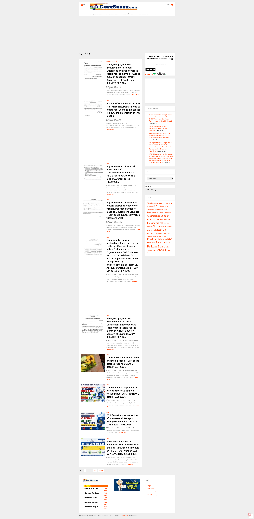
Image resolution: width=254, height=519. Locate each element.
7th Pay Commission (111, 14)
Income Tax (151, 230)
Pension (160, 242)
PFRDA (167, 243)
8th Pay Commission (95, 14)
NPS (149, 242)
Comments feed (153, 492)
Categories (148, 186)
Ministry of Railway (156, 239)
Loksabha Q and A (161, 234)
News (155, 14)
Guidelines (163, 226)
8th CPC (156, 203)
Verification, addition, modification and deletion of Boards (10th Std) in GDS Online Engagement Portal (160, 135)
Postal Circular (111, 61)
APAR (171, 203)
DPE (165, 220)
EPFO (163, 223)
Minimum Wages (152, 236)
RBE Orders (163, 250)
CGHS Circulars (165, 207)
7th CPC (150, 203)
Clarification (150, 209)
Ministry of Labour (162, 236)
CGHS (157, 206)
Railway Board (156, 246)
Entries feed (151, 489)
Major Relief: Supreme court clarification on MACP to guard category (158, 128)
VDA (167, 253)
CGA (107, 100)
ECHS (168, 220)
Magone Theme (125, 515)
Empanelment (154, 223)
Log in (149, 486)
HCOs (169, 226)
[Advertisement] (127, 33)
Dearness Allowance (128, 14)
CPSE (165, 209)
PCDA (154, 243)
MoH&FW (168, 239)
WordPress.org (152, 495)
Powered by (149, 74)
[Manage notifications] (249, 514)
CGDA (152, 207)
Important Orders (144, 14)
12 (95, 471)
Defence (155, 215)
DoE (154, 219)
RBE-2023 (155, 250)
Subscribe (150, 69)
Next (101, 471)
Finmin (156, 226)
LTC (169, 234)
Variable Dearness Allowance (158, 253)
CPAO (162, 209)
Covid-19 (157, 209)
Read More (135, 95)
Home (82, 14)
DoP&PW (160, 219)
